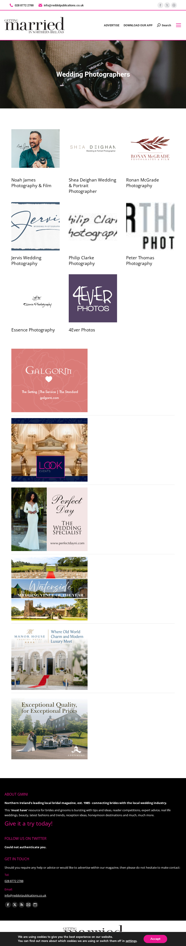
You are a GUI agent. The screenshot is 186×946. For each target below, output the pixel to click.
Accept (155, 939)
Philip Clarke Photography (82, 260)
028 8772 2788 (14, 881)
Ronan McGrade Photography (142, 183)
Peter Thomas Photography (140, 260)
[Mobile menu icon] (178, 25)
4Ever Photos (82, 330)
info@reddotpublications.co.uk (64, 5)
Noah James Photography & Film (31, 183)
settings (131, 941)
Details (36, 149)
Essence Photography (33, 330)
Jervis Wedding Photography (26, 260)
